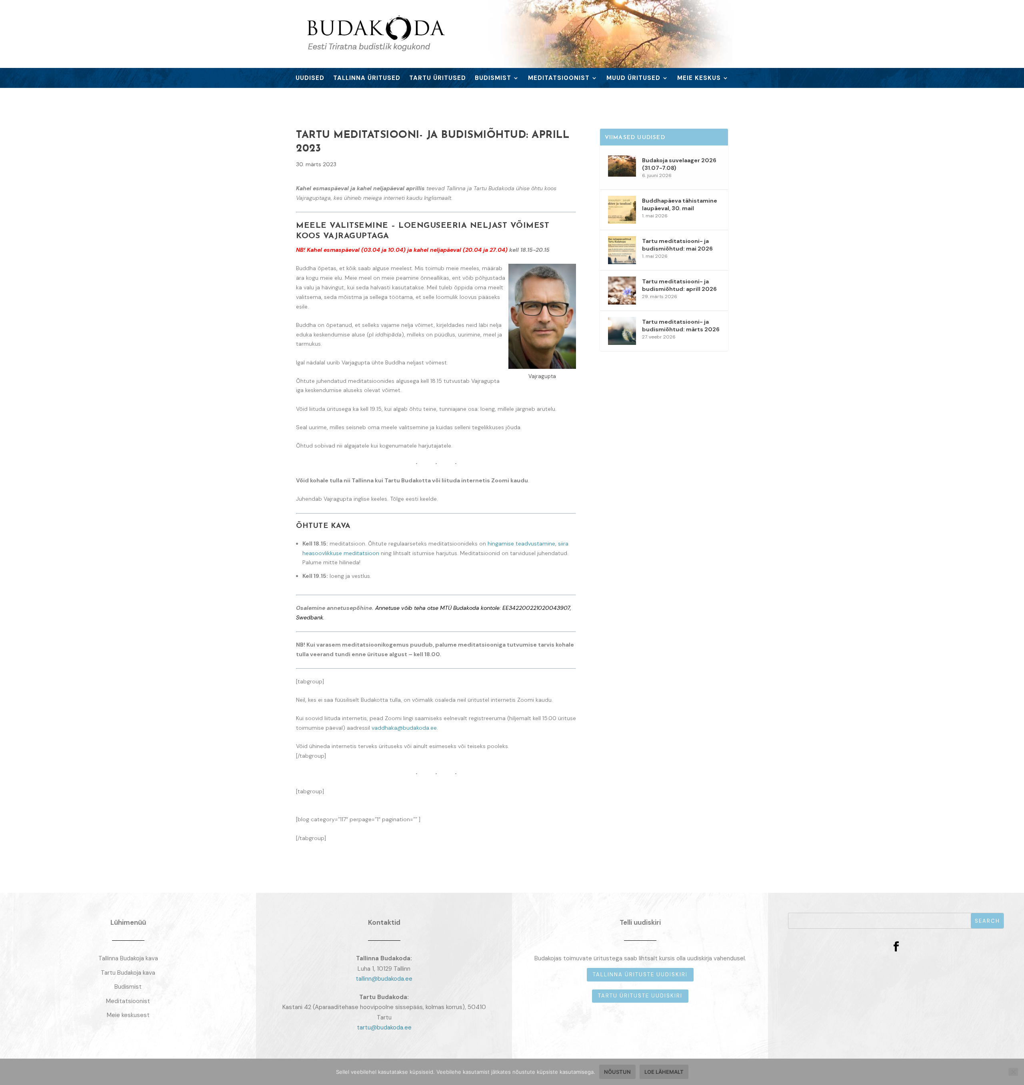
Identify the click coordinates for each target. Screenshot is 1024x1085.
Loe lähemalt (664, 1072)
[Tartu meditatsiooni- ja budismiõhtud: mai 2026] (622, 250)
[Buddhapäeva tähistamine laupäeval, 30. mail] (622, 210)
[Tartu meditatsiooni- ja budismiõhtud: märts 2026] (622, 331)
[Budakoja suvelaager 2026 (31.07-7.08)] (622, 169)
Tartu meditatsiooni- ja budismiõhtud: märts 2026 (681, 325)
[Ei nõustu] (1013, 1072)
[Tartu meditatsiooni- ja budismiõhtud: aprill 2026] (622, 291)
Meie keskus (699, 78)
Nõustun (617, 1072)
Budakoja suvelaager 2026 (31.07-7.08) (679, 164)
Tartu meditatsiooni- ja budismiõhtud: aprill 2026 (679, 285)
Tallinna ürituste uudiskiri (640, 974)
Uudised (310, 78)
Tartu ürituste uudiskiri (640, 995)
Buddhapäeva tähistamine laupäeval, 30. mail (679, 204)
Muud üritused (633, 78)
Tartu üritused (437, 78)
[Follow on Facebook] (896, 947)
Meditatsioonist (559, 78)
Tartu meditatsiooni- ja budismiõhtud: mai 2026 (677, 244)
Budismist (493, 78)
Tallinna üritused (366, 78)
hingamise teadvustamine (521, 543)
